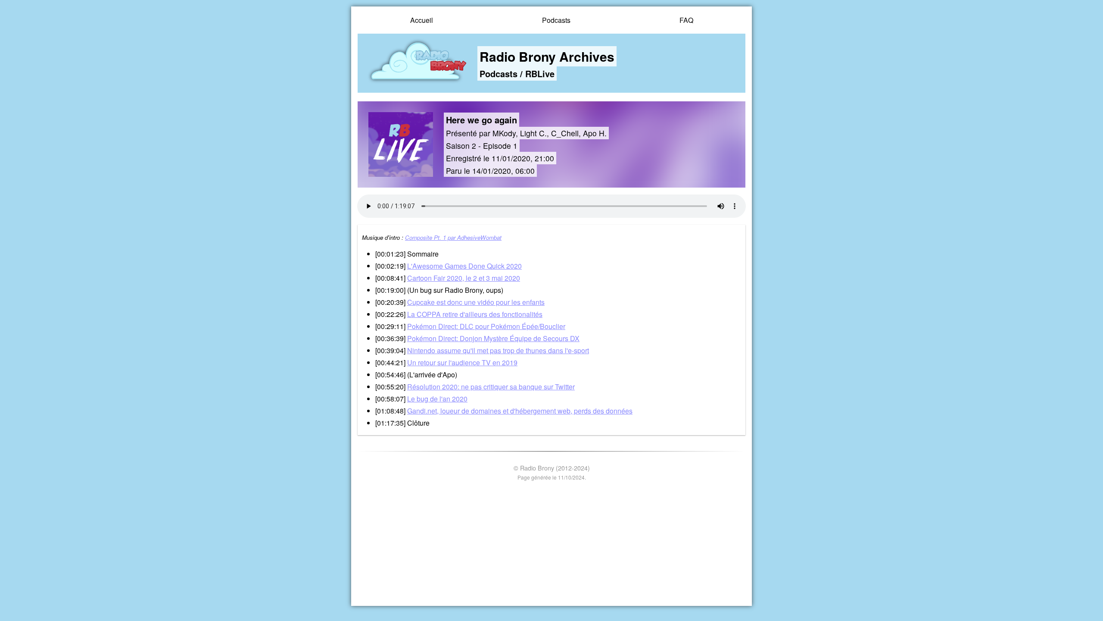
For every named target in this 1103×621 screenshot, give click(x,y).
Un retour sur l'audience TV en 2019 (462, 362)
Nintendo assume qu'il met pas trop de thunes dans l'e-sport (498, 350)
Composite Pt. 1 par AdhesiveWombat (453, 237)
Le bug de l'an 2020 (437, 399)
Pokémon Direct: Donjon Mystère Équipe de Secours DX (493, 338)
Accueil (421, 20)
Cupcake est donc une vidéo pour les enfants (476, 302)
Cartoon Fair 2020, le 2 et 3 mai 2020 (463, 278)
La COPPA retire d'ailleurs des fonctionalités (474, 314)
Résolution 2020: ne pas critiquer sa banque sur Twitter (491, 387)
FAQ (686, 20)
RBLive (540, 73)
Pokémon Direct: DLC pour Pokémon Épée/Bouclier (486, 326)
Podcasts (556, 20)
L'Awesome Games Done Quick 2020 (464, 266)
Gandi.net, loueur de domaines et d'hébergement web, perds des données (520, 411)
